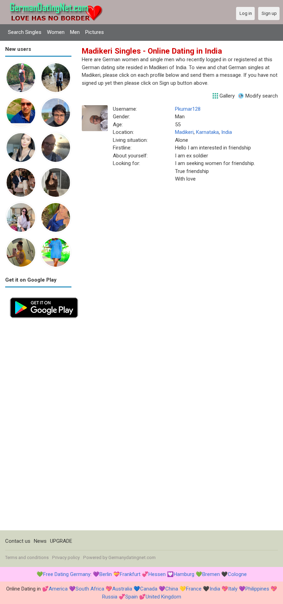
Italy (232, 589)
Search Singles (24, 32)
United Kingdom (163, 597)
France (194, 589)
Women (56, 32)
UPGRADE (61, 541)
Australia (122, 589)
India (226, 132)
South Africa (90, 589)
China (171, 589)
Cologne (237, 574)
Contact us (17, 541)
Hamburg (184, 574)
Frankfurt (130, 574)
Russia (109, 597)
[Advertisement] (38, 426)
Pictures (94, 32)
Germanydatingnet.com (132, 557)
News (40, 541)
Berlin (105, 574)
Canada (148, 589)
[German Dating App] (44, 296)
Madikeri (184, 132)
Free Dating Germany (66, 574)
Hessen (157, 574)
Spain (131, 597)
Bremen (211, 574)
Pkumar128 (188, 109)
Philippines (257, 589)
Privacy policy (66, 557)
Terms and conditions (27, 557)
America (58, 589)
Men (75, 32)
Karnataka (207, 132)
